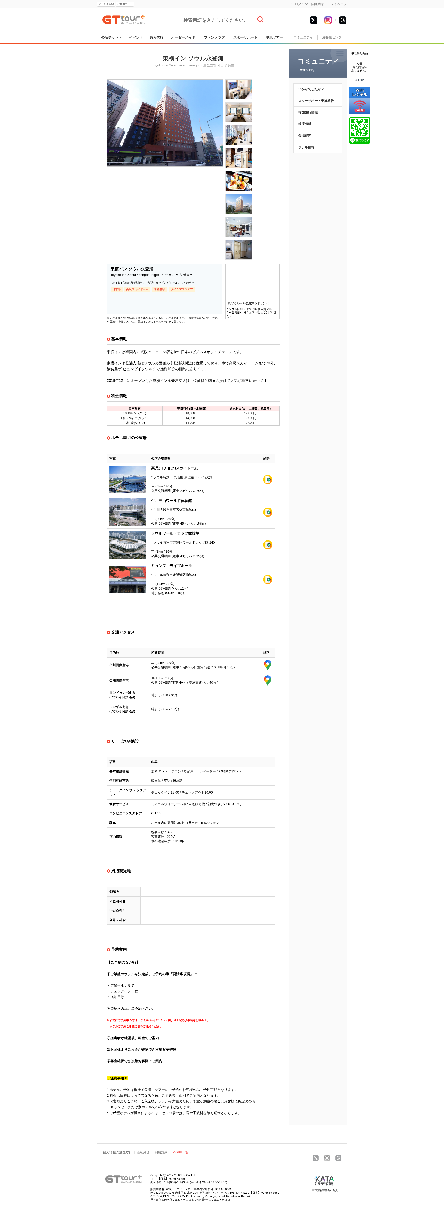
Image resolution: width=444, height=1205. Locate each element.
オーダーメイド (183, 37)
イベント (136, 37)
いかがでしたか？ (311, 89)
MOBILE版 (180, 1152)
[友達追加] (359, 130)
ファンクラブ (214, 37)
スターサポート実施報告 (316, 101)
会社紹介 (143, 1152)
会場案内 (304, 135)
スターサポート (245, 37)
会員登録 (317, 4)
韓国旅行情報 (308, 112)
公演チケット (111, 37)
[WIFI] (359, 100)
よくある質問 (106, 4)
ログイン (301, 4)
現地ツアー (274, 37)
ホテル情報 (306, 147)
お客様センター (333, 37)
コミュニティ (303, 37)
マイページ (339, 4)
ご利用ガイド (125, 4)
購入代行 (156, 37)
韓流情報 (304, 124)
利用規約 (161, 1152)
